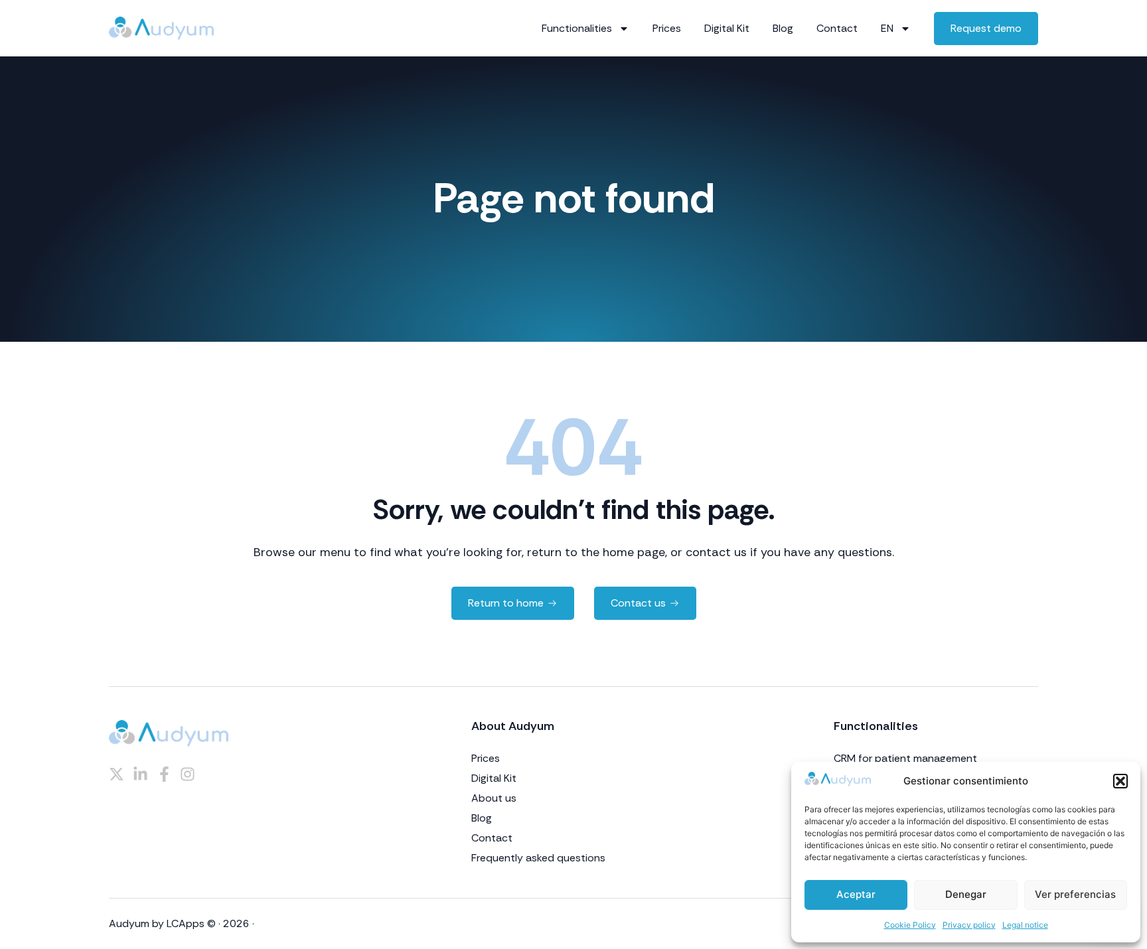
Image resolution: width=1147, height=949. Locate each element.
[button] (1120, 781)
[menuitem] (896, 28)
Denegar (965, 894)
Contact (837, 28)
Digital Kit (726, 28)
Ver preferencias (1075, 894)
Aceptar (856, 894)
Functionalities (577, 28)
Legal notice (1025, 925)
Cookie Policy (910, 925)
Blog (783, 28)
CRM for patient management (905, 758)
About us (493, 798)
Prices (666, 28)
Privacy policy (969, 925)
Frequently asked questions (538, 858)
